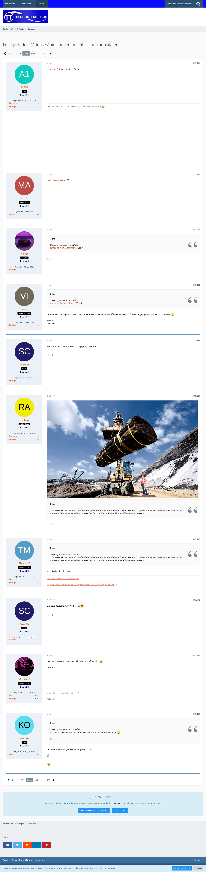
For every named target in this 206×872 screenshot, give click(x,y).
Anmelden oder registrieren (179, 3)
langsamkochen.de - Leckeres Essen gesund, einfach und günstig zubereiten (80, 584)
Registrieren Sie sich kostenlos (107, 803)
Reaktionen (13, 103)
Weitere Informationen (182, 868)
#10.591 (196, 63)
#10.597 (196, 539)
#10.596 (196, 396)
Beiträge (12, 106)
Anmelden (120, 810)
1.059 (18, 53)
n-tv (49, 524)
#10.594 (196, 285)
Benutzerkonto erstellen (94, 810)
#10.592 (196, 174)
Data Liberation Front (56, 180)
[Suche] (198, 4)
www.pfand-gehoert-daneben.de (61, 693)
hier (108, 314)
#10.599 (196, 655)
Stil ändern (198, 860)
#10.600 (196, 714)
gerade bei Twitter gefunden (59, 69)
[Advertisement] (148, 14)
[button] (7, 845)
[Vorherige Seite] (5, 53)
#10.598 (196, 599)
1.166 (44, 53)
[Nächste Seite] (50, 53)
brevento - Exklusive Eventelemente (63, 578)
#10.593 (196, 229)
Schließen (198, 868)
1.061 (33, 53)
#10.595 (196, 340)
